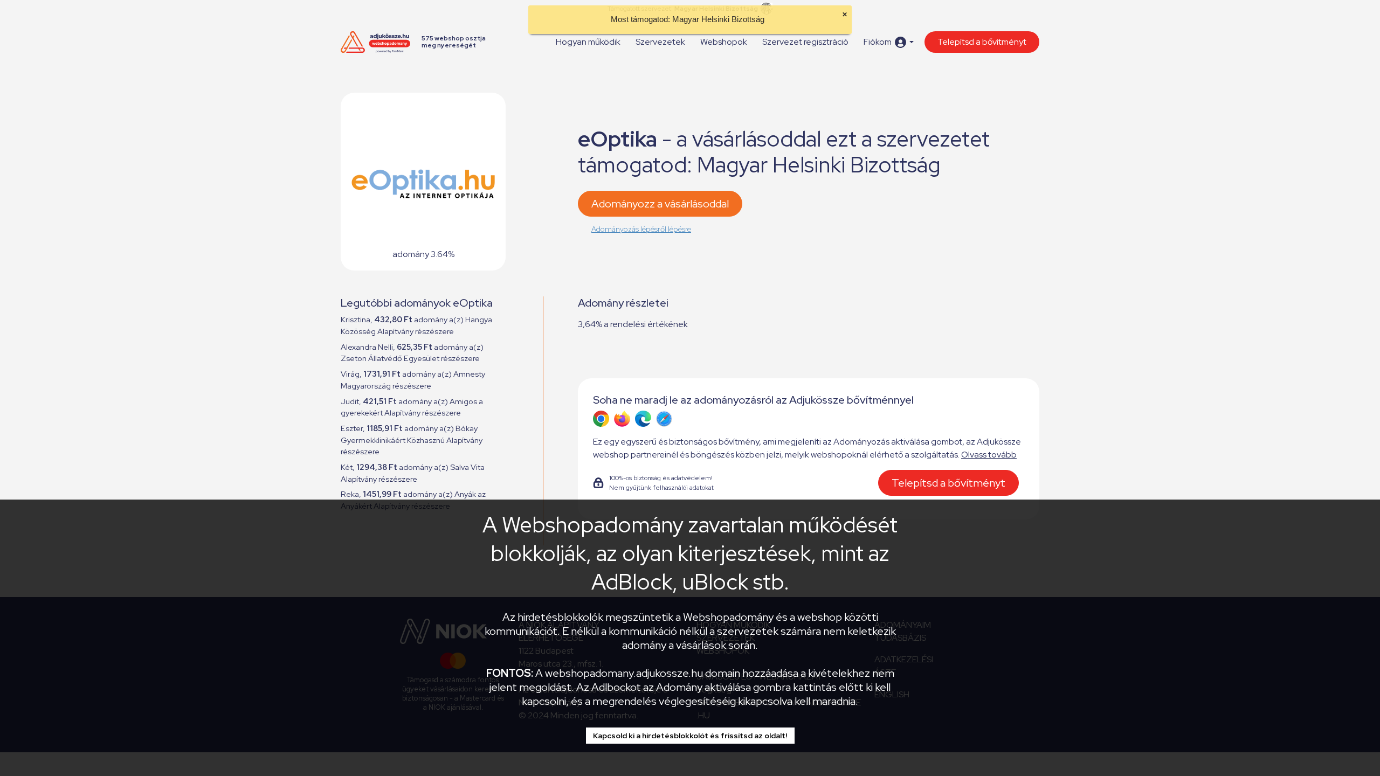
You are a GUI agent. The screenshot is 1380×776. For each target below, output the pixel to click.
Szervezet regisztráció (805, 41)
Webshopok (723, 41)
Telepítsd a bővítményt (981, 41)
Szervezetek (660, 41)
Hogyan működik (588, 41)
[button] (888, 42)
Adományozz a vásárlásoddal (660, 204)
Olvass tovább (989, 454)
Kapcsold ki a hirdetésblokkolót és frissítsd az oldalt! (690, 735)
